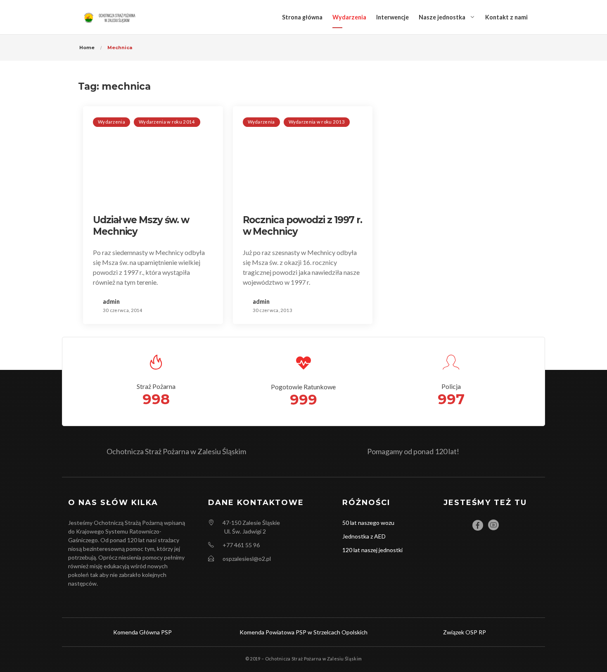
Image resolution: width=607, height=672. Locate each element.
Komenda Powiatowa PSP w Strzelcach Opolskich (303, 632)
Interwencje (392, 17)
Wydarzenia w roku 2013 (317, 121)
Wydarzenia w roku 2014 (167, 121)
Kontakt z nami (506, 17)
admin (111, 301)
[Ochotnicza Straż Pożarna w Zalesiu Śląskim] (110, 17)
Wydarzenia (349, 17)
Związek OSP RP (464, 632)
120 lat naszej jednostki (372, 549)
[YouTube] (493, 524)
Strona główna (302, 17)
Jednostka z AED (364, 536)
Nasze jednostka (442, 17)
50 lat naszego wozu (368, 522)
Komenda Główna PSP (142, 632)
